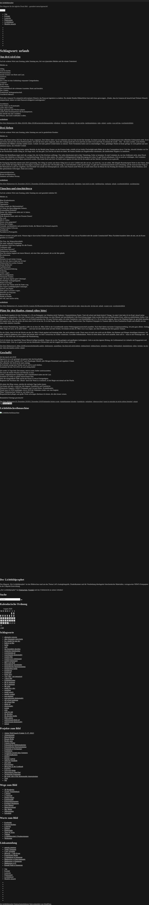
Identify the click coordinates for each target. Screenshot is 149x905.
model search (8, 692)
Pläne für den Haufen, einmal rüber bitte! (23, 310)
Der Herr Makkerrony (7, 123)
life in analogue (9, 682)
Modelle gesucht (10, 24)
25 (3, 623)
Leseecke (7, 18)
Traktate (45, 401)
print (6, 710)
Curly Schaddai (9, 851)
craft (5, 647)
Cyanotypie (8, 795)
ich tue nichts (79, 123)
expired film (8, 657)
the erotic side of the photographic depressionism (21, 776)
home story (8, 674)
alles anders (40, 346)
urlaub (103, 123)
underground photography (13, 722)
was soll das (116, 123)
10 (1, 618)
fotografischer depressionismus (15, 667)
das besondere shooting (12, 649)
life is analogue (9, 684)
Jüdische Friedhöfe (10, 761)
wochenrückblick (127, 123)
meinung (108, 184)
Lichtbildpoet (9, 22)
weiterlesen (4, 119)
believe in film (9, 643)
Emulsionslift (8, 799)
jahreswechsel (98, 401)
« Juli (2, 628)
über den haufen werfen (11, 348)
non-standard (8, 696)
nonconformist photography (13, 698)
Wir (5, 780)
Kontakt (7, 16)
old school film (9, 702)
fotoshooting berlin (10, 669)
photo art (7, 704)
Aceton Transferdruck (11, 792)
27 (8, 623)
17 (1, 621)
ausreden (50, 123)
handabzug (8, 671)
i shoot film (8, 678)
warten (109, 123)
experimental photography (13, 655)
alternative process (10, 637)
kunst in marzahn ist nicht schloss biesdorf (118, 401)
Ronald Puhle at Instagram (13, 865)
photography (8, 706)
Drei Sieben (6, 127)
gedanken (78, 184)
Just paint (7, 763)
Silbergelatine (9, 811)
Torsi (6, 778)
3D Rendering (9, 790)
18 (3, 621)
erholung (57, 123)
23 (14, 621)
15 (12, 618)
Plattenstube (8, 20)
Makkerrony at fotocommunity (14, 859)
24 (1, 623)
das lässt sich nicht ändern (71, 346)
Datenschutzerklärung (21, 904)
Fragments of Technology (13, 749)
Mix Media (8, 809)
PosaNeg (7, 768)
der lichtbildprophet (6, 3)
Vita (5, 14)
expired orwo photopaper (13, 659)
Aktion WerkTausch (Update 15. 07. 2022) (19, 733)
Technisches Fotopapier (12, 774)
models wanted (9, 694)
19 (5, 621)
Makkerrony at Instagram (13, 861)
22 (12, 621)
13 (8, 618)
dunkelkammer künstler (68, 401)
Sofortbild (7, 813)
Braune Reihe (9, 739)
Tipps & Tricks (9, 832)
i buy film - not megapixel (13, 676)
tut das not (94, 306)
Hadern (6, 757)
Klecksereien (8, 764)
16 (14, 618)
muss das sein (85, 306)
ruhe (99, 123)
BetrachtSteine (9, 737)
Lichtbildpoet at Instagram (13, 857)
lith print (7, 686)
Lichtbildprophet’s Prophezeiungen (16, 836)
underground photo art (12, 720)
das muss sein (69, 184)
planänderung (127, 346)
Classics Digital (9, 743)
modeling (7, 690)
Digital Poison (9, 797)
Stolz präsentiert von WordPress (40, 904)
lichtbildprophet (9, 680)
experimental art (9, 653)
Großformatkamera (10, 755)
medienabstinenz (91, 123)
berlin (6, 645)
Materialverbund (10, 807)
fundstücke (81, 401)
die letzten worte (53, 401)
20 (8, 621)
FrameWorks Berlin (11, 855)
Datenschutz (23, 590)
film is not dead (9, 663)
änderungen (49, 346)
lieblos (110, 346)
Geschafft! (6, 352)
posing (6, 708)
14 (10, 618)
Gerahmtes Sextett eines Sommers (16, 753)
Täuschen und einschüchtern (16, 188)
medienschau (99, 184)
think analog (8, 718)
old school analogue (11, 700)
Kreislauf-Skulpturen (11, 803)
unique (6, 724)
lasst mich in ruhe (88, 184)
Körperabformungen (11, 801)
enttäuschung (95, 346)
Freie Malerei (9, 805)
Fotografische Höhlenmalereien (15, 745)
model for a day (9, 688)
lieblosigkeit (118, 346)
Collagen (7, 793)
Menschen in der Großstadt (13, 766)
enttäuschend (85, 346)
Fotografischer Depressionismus (15, 747)
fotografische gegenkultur (13, 665)
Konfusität (8, 822)
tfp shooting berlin (10, 716)
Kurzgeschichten (41, 123)
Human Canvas (9, 759)
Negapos (3, 317)
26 (5, 623)
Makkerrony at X (10, 863)
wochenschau (134, 184)
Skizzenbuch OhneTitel (12, 772)
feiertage (64, 123)
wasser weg (108, 306)
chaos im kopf (59, 184)
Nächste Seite (7, 403)
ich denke (71, 123)
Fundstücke (8, 751)
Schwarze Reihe (10, 770)
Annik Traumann (10, 849)
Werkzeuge (8, 838)
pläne (135, 346)
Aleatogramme (9, 735)
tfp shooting (8, 714)
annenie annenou (10, 847)
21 (10, 621)
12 (5, 618)
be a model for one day (12, 641)
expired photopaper (11, 661)
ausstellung (57, 346)
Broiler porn (8, 741)
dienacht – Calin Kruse (12, 853)
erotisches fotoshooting (12, 651)
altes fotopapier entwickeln (13, 639)
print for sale (8, 712)
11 (3, 618)
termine (140, 346)
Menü (2, 10)
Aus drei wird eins (10, 56)
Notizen (7, 828)
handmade (7, 672)
